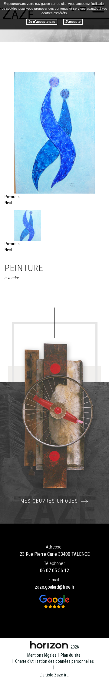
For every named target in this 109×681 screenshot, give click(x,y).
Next (8, 202)
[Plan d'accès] (54, 601)
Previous (12, 196)
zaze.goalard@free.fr (54, 587)
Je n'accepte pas (41, 21)
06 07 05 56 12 (54, 570)
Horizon (49, 644)
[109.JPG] (8, 75)
